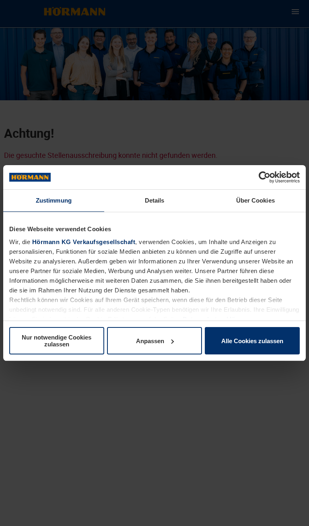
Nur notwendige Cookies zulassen (56, 341)
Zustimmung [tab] (54, 200)
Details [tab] (155, 200)
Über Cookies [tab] (255, 200)
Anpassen (150, 341)
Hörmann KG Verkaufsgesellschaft (84, 241)
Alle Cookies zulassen (252, 341)
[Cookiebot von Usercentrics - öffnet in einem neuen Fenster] (264, 177)
